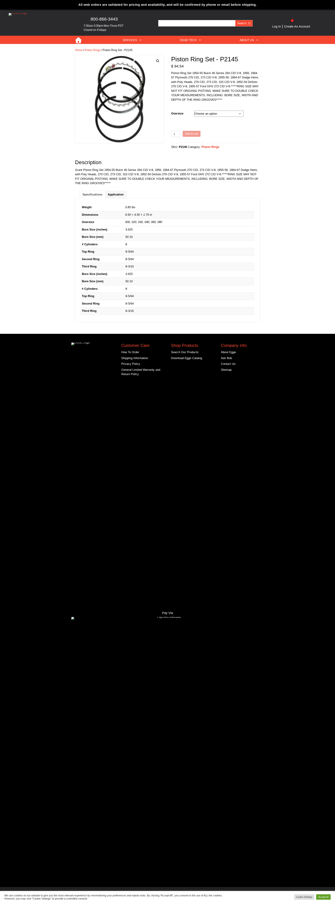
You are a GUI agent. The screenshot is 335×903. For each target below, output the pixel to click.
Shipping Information (134, 358)
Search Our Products (185, 352)
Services (130, 40)
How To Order (130, 352)
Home (80, 40)
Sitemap (226, 369)
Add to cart (191, 133)
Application (116, 194)
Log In (276, 26)
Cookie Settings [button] (304, 897)
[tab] (92, 194)
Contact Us (228, 364)
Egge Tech (188, 40)
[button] (123, 20)
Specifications (92, 194)
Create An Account (297, 26)
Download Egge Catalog (186, 358)
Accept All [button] (323, 897)
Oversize (177, 113)
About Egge (228, 352)
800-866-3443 (104, 19)
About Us (247, 40)
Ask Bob (226, 358)
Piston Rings (92, 50)
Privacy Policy (130, 364)
